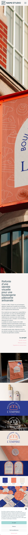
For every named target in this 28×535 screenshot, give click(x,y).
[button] (26, 509)
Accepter (14, 522)
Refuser (14, 526)
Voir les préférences (14, 530)
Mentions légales (14, 533)
